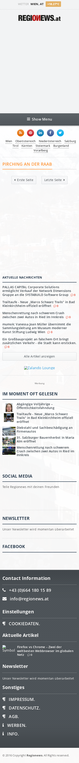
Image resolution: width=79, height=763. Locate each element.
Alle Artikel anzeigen (39, 356)
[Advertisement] (39, 67)
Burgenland (61, 146)
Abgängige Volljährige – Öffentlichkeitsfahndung (35, 406)
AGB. (14, 716)
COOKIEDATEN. (24, 624)
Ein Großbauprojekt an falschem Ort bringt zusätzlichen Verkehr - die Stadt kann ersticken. (39, 341)
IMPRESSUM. (22, 699)
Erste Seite (25, 180)
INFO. (13, 734)
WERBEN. (16, 725)
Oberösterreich (25, 141)
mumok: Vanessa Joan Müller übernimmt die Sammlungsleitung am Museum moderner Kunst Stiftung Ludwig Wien (36, 328)
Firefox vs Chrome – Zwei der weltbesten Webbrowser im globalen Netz (45, 651)
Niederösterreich (50, 141)
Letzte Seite (53, 180)
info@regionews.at (29, 599)
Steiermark (43, 146)
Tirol (15, 146)
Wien (8, 141)
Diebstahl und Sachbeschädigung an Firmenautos (45, 429)
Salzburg (70, 141)
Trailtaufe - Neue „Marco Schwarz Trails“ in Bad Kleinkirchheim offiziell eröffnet (38, 304)
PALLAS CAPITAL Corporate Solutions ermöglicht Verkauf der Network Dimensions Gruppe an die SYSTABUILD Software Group (36, 291)
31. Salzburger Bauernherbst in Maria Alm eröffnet (45, 439)
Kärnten (27, 146)
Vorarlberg (41, 150)
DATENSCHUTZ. (24, 708)
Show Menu (42, 119)
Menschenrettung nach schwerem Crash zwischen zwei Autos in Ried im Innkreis (33, 315)
